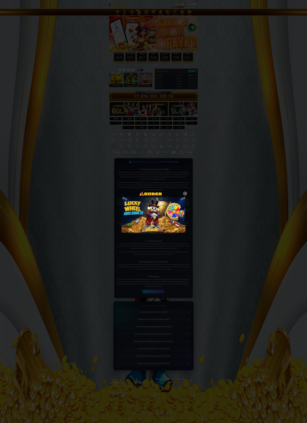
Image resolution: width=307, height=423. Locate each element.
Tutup (185, 193)
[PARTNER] (153, 215)
